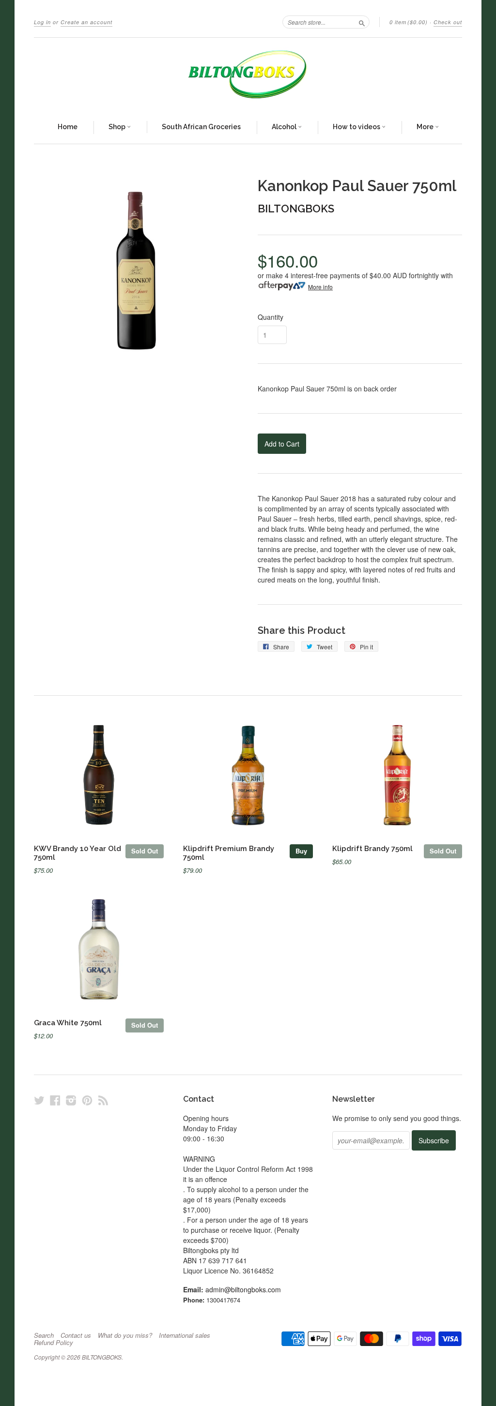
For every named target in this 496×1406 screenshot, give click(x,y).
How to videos (357, 127)
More (426, 127)
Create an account (86, 22)
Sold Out (144, 850)
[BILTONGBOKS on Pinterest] (87, 1100)
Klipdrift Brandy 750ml (372, 848)
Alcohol (285, 127)
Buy (301, 850)
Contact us (76, 1335)
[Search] (362, 22)
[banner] (248, 74)
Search (44, 1335)
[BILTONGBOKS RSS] (103, 1100)
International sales (184, 1335)
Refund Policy (53, 1342)
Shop (117, 127)
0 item (408, 22)
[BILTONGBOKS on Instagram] (71, 1100)
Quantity (270, 317)
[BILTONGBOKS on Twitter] (39, 1100)
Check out (448, 22)
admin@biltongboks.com (243, 1289)
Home (68, 127)
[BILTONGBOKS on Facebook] (55, 1100)
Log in (42, 22)
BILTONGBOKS (296, 208)
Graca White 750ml (68, 1022)
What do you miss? (125, 1335)
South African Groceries (201, 127)
